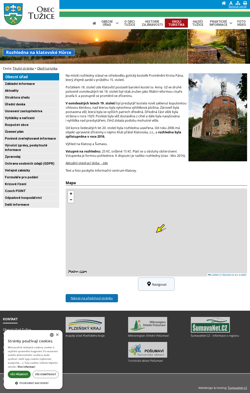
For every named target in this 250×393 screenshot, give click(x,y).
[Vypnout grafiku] (231, 3)
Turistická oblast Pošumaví (145, 360)
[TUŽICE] (11, 14)
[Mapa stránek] (238, 3)
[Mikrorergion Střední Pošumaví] (147, 331)
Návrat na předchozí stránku (92, 298)
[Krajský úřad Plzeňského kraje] (85, 331)
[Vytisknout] (245, 3)
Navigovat (159, 284)
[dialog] (33, 359)
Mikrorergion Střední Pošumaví (148, 335)
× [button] (57, 334)
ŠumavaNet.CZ (237, 388)
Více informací (26, 366)
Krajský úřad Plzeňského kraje (85, 335)
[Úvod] (223, 3)
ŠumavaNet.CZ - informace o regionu (215, 335)
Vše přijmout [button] (19, 374)
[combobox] (52, 335)
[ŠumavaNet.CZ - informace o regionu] (210, 331)
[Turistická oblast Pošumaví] (147, 356)
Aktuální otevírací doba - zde (87, 163)
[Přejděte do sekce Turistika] (94, 23)
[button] (33, 383)
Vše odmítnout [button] (45, 374)
